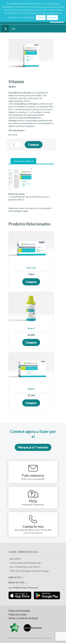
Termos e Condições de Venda (23, 618)
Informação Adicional (23, 161)
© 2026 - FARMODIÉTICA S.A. (24, 552)
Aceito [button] (41, 17)
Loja (13, 28)
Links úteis (14, 577)
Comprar (33, 144)
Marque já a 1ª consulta (33, 447)
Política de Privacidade (19, 610)
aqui (25, 211)
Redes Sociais (16, 582)
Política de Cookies (17, 614)
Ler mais (52, 17)
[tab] (23, 161)
